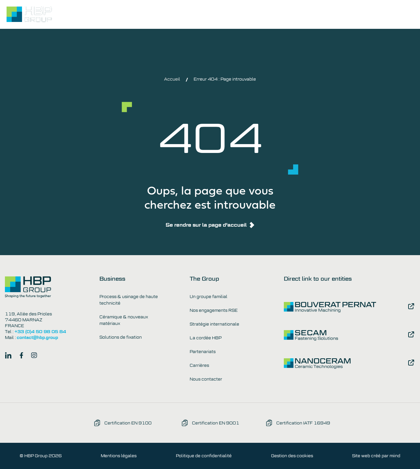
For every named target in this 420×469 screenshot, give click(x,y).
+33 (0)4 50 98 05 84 (40, 331)
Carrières (199, 365)
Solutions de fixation (120, 337)
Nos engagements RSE (214, 310)
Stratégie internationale (214, 324)
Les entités (264, 15)
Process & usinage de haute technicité (128, 300)
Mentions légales (118, 456)
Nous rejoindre (311, 15)
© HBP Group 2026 (41, 456)
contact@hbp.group (37, 337)
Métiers (193, 15)
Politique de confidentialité (204, 456)
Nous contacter (366, 15)
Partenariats (203, 351)
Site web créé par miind (376, 456)
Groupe (226, 15)
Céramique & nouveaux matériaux (123, 320)
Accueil (172, 79)
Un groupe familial (208, 296)
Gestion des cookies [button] (292, 456)
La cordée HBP (205, 338)
